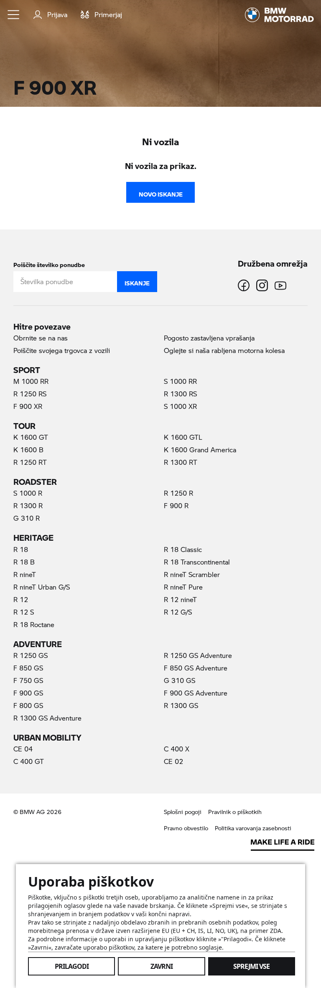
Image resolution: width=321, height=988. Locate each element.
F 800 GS (28, 705)
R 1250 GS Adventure (198, 655)
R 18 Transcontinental (197, 562)
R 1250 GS (30, 655)
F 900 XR (42, 406)
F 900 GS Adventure (195, 693)
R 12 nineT (180, 599)
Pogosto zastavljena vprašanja (209, 338)
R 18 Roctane (33, 624)
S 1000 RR (180, 381)
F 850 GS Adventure (195, 668)
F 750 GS (28, 680)
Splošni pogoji (182, 811)
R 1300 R (28, 505)
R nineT (24, 574)
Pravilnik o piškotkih (235, 811)
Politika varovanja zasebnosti (253, 828)
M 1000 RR (30, 381)
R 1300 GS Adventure (47, 718)
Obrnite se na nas (40, 338)
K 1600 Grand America (200, 449)
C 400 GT (28, 761)
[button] (14, 14)
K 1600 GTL (183, 437)
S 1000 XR (180, 406)
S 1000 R (27, 493)
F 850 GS (28, 668)
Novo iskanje (161, 192)
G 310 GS (179, 680)
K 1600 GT (30, 437)
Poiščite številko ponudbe (49, 263)
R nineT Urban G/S (41, 587)
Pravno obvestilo (186, 828)
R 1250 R (178, 493)
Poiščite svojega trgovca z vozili (61, 350)
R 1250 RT (30, 462)
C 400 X (176, 749)
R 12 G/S (178, 612)
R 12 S (23, 612)
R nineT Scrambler (192, 574)
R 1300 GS (181, 705)
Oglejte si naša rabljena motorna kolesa (224, 350)
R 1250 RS (29, 393)
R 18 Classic (183, 549)
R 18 (20, 549)
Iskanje (137, 281)
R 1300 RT (180, 462)
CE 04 (23, 749)
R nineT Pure (183, 587)
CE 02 (173, 761)
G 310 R (26, 518)
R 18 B (24, 562)
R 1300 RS (180, 393)
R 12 (20, 599)
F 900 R (176, 505)
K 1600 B (28, 449)
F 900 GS (28, 693)
